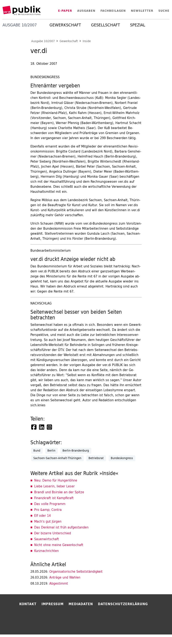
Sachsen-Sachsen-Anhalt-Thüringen (57, 458)
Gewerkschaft (65, 25)
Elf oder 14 (42, 515)
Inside (87, 41)
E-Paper (65, 10)
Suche (163, 10)
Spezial (137, 25)
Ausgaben (86, 10)
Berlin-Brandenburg (76, 450)
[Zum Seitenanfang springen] (157, 625)
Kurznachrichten (46, 551)
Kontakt (27, 604)
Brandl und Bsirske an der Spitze (59, 492)
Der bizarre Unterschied (52, 533)
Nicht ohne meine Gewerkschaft (58, 545)
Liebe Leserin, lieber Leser (54, 486)
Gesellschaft (105, 25)
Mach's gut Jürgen (47, 521)
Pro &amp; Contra (48, 510)
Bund (36, 450)
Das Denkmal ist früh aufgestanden (61, 527)
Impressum (53, 604)
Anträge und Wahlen (55, 577)
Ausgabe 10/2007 (43, 41)
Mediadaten (81, 604)
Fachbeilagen (113, 10)
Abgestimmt (49, 583)
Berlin (51, 450)
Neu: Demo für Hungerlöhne (55, 480)
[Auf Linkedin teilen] (42, 427)
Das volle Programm (49, 504)
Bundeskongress (122, 458)
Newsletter (142, 10)
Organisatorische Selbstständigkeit (66, 571)
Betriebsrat (96, 458)
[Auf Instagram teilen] (50, 427)
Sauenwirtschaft (46, 539)
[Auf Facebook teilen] (34, 427)
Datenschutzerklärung (123, 604)
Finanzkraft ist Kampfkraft (54, 498)
